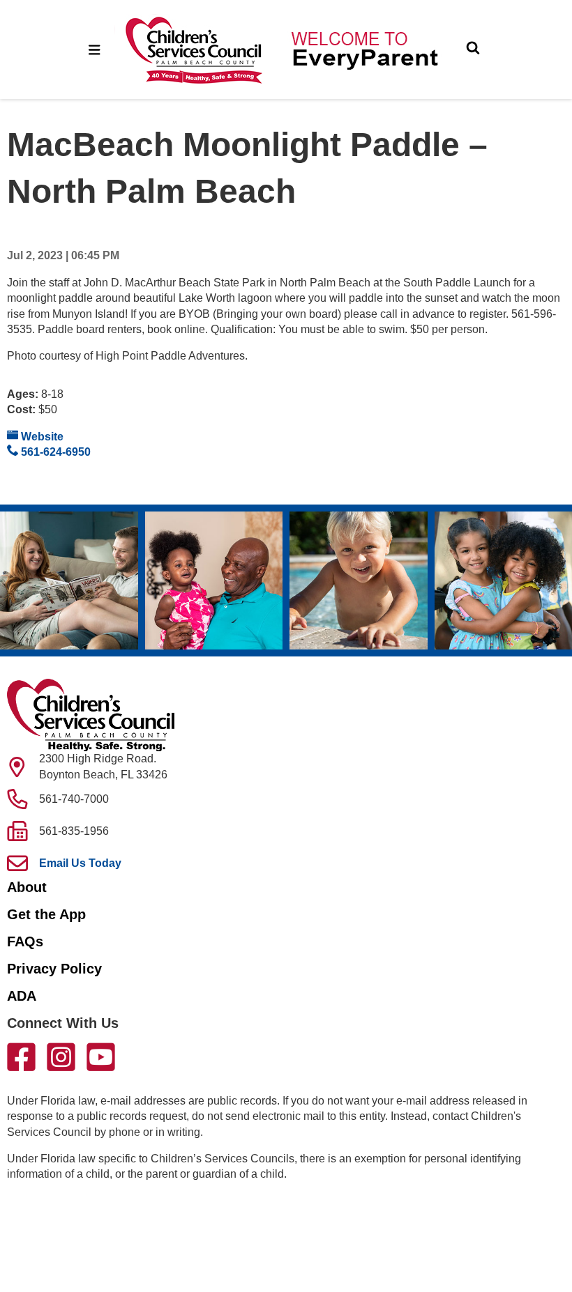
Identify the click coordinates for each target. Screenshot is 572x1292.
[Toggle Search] (473, 49)
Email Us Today (80, 863)
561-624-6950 (54, 452)
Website (40, 437)
